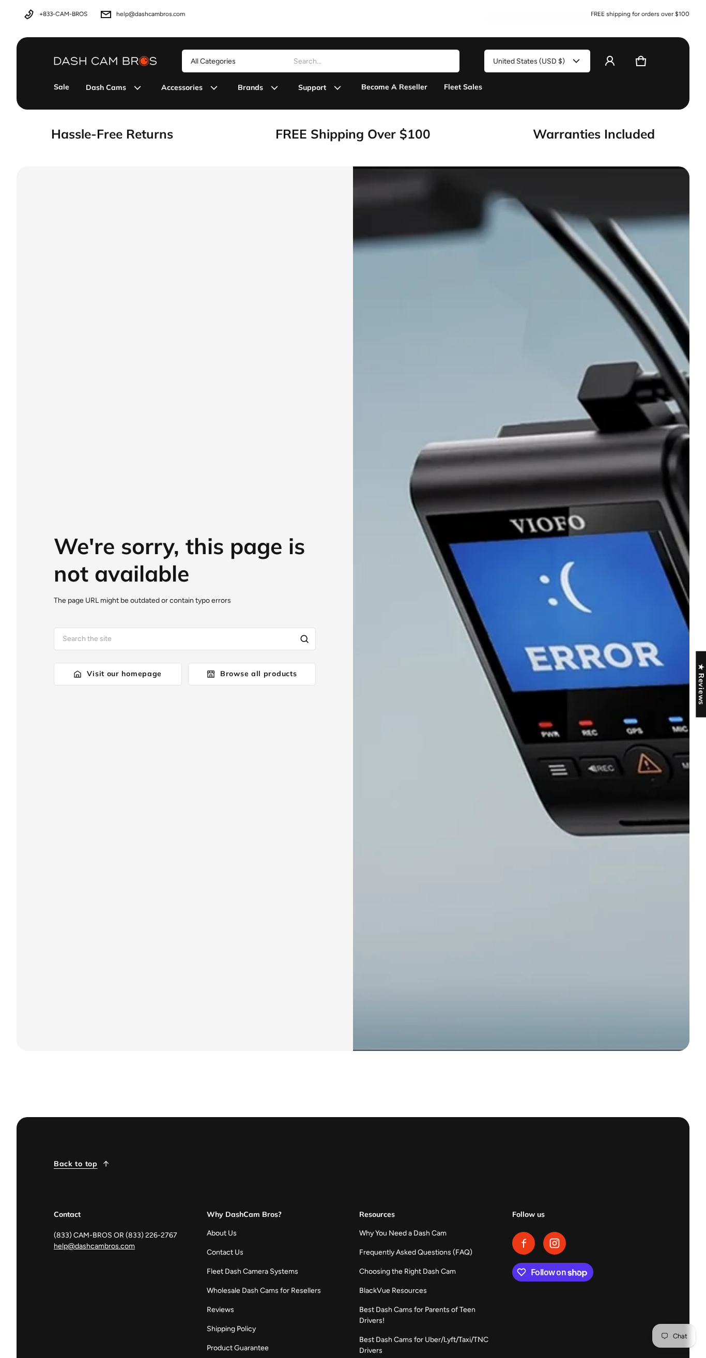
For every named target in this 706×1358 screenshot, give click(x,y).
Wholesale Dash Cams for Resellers (264, 1290)
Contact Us (225, 1252)
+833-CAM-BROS (63, 14)
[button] (641, 61)
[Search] (304, 639)
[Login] (609, 61)
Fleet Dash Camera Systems (252, 1271)
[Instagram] (554, 1243)
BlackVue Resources (393, 1290)
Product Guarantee (238, 1348)
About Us (222, 1233)
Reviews (220, 1309)
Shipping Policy (231, 1328)
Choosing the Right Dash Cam (407, 1271)
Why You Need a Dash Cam (403, 1233)
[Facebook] (523, 1243)
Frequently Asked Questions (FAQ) (415, 1252)
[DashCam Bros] (105, 61)
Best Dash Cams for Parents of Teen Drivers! (417, 1315)
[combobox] (372, 61)
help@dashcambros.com (150, 14)
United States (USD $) (529, 61)
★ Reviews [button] (701, 684)
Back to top (76, 1163)
